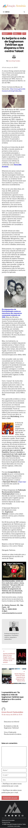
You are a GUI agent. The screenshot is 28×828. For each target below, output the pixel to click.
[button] (24, 12)
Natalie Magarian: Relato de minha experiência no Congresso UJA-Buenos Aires (20, 677)
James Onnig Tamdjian (14, 61)
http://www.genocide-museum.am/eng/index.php (14, 90)
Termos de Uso (6, 822)
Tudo (24, 33)
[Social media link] (5, 815)
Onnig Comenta (16, 33)
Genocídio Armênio (5, 33)
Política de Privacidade (8, 820)
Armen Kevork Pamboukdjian (12, 712)
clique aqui (22, 482)
